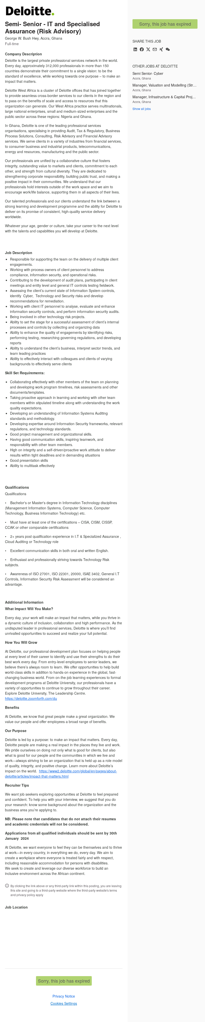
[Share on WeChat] (168, 50)
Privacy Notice (63, 996)
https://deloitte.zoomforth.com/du (31, 698)
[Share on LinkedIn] (135, 50)
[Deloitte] (30, 10)
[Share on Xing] (161, 50)
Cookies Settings (63, 1003)
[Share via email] (155, 50)
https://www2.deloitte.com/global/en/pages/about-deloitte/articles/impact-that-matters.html (61, 773)
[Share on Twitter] (148, 50)
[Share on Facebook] (142, 50)
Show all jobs (141, 108)
